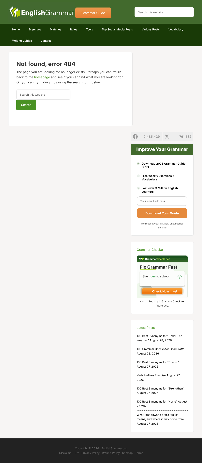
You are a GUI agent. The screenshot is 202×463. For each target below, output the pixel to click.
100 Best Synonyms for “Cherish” (158, 362)
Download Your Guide (162, 213)
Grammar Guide (93, 13)
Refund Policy (111, 453)
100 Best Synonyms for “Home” (157, 401)
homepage (42, 77)
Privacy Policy (90, 453)
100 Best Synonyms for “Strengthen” (160, 388)
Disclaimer (65, 453)
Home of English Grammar (41, 12)
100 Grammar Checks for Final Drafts (160, 349)
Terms (139, 453)
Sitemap (127, 453)
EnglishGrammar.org (114, 448)
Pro (77, 453)
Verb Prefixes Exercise (151, 375)
